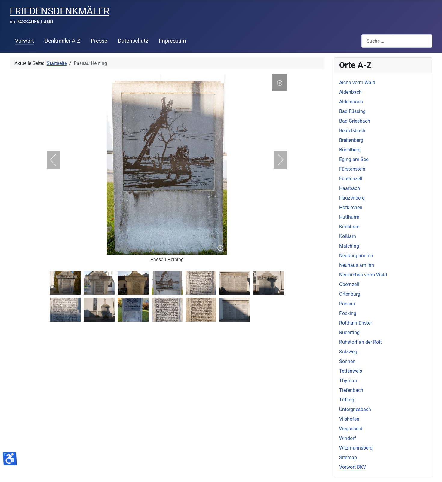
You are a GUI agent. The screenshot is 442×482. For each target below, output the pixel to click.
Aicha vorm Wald (357, 82)
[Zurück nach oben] (431, 471)
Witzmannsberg (356, 448)
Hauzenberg (352, 198)
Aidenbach (350, 92)
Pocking (347, 313)
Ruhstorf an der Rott (360, 342)
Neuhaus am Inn (356, 265)
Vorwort (24, 41)
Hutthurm (349, 217)
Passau (347, 304)
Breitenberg (351, 140)
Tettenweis (350, 371)
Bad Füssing (352, 111)
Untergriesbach (355, 409)
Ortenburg (349, 294)
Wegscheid (350, 429)
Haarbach (349, 188)
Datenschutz (133, 41)
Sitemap (348, 457)
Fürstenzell (350, 179)
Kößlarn (347, 236)
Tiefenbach (351, 390)
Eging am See (353, 159)
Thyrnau (348, 380)
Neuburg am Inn (356, 255)
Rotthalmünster (355, 323)
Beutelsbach (352, 130)
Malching (349, 246)
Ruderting (349, 332)
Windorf (347, 438)
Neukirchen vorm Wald (363, 275)
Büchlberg (350, 150)
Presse (99, 41)
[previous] (57, 159)
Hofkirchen (350, 207)
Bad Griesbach (354, 121)
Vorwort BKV (352, 467)
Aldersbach (351, 102)
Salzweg (348, 352)
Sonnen (347, 361)
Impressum (172, 41)
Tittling (346, 400)
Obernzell (349, 284)
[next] (276, 159)
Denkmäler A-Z (62, 41)
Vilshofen (349, 419)
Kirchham (349, 227)
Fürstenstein (352, 169)
